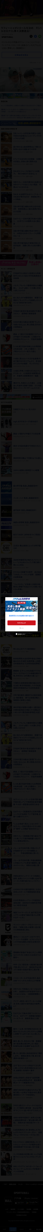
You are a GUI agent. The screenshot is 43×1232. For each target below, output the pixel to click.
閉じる (21, 628)
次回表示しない (21, 634)
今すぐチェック (21, 623)
